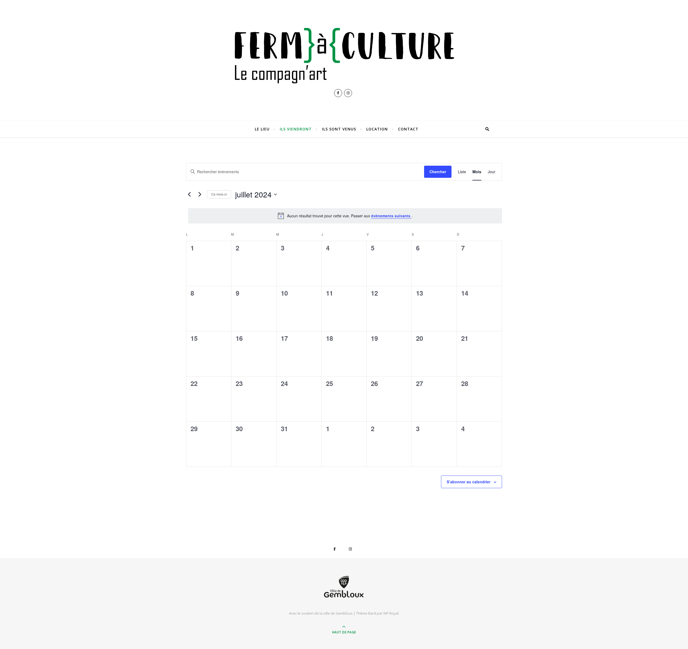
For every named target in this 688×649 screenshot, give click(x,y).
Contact (408, 129)
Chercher (437, 171)
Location (377, 129)
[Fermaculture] (344, 53)
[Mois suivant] (199, 194)
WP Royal (391, 613)
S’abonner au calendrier (468, 481)
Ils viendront (296, 129)
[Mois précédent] (189, 194)
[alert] (345, 215)
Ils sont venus (339, 129)
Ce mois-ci (219, 194)
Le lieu (262, 129)
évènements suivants (391, 215)
